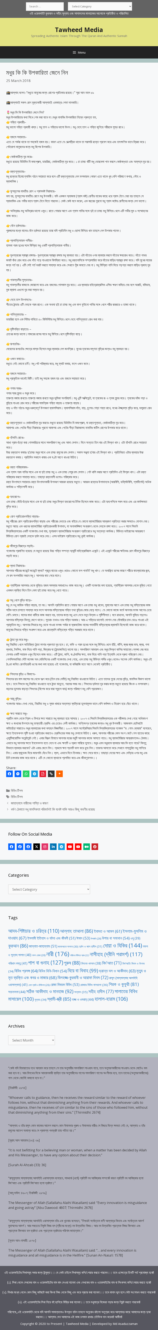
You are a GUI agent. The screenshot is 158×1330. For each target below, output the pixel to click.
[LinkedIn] (53, 846)
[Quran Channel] (78, 846)
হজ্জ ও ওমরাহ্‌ (83, 999)
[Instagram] (45, 846)
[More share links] (59, 774)
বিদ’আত (112, 963)
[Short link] (51, 774)
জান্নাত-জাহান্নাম (43, 946)
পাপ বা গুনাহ (45, 962)
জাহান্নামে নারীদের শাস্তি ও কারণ (29, 803)
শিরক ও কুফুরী (124, 984)
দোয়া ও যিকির (122, 945)
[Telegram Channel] (61, 846)
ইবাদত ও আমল (108, 931)
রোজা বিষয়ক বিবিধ (64, 984)
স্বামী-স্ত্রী (59, 999)
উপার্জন (96, 938)
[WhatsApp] (26, 774)
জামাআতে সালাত (68, 946)
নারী (57, 954)
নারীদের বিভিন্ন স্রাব (79, 955)
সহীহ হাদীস (101, 991)
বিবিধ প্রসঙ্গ (26, 971)
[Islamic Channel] (70, 846)
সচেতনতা (17, 991)
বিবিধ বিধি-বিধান (52, 970)
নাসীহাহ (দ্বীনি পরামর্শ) (116, 954)
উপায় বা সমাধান (116, 938)
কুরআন (18, 946)
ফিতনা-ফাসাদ (91, 963)
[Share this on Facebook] (9, 774)
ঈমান (83, 938)
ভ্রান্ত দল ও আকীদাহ (117, 971)
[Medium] (86, 846)
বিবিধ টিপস (17, 790)
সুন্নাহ (40, 1000)
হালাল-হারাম (111, 998)
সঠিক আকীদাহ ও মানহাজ (49, 991)
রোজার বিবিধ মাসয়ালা (94, 985)
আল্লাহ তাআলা (76, 931)
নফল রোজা (38, 955)
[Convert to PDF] (43, 774)
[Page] (20, 846)
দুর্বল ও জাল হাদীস (90, 946)
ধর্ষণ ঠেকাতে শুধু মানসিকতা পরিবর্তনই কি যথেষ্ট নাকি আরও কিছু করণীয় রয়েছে (53, 809)
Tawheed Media (79, 29)
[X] (36, 846)
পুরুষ (72, 962)
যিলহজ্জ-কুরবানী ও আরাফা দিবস (83, 977)
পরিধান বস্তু (17, 963)
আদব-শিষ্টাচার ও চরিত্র (33, 930)
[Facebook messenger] (18, 774)
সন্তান (81, 992)
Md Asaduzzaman (125, 1324)
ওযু (135, 938)
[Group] (28, 846)
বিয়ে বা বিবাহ (83, 970)
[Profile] (11, 846)
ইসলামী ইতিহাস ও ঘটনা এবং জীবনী (51, 938)
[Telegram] (34, 774)
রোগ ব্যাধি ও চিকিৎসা (39, 985)
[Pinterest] (95, 846)
